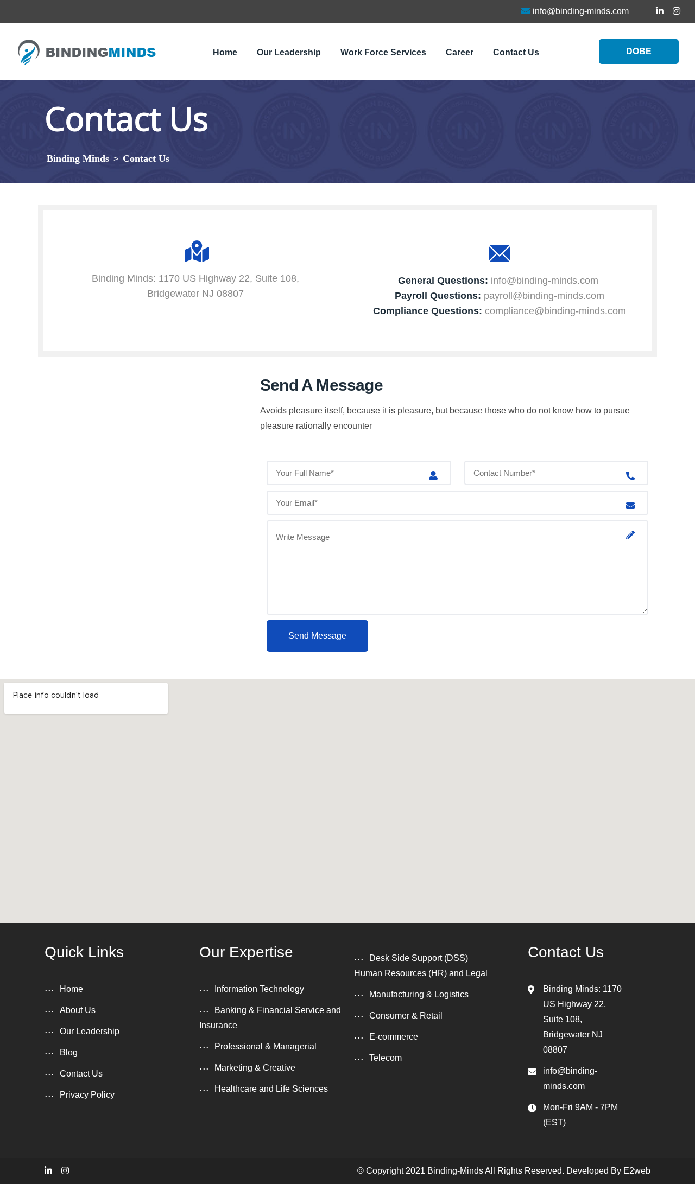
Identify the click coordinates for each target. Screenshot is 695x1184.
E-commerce (393, 1036)
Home (225, 52)
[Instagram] (65, 1170)
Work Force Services (383, 52)
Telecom (385, 1057)
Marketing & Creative (254, 1067)
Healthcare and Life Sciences (271, 1088)
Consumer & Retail (406, 1015)
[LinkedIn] (48, 1170)
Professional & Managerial (265, 1046)
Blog (69, 1052)
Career (459, 52)
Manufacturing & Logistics (419, 994)
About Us (78, 1010)
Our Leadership (289, 52)
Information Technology (259, 989)
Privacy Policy (87, 1094)
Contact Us (516, 52)
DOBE (639, 51)
